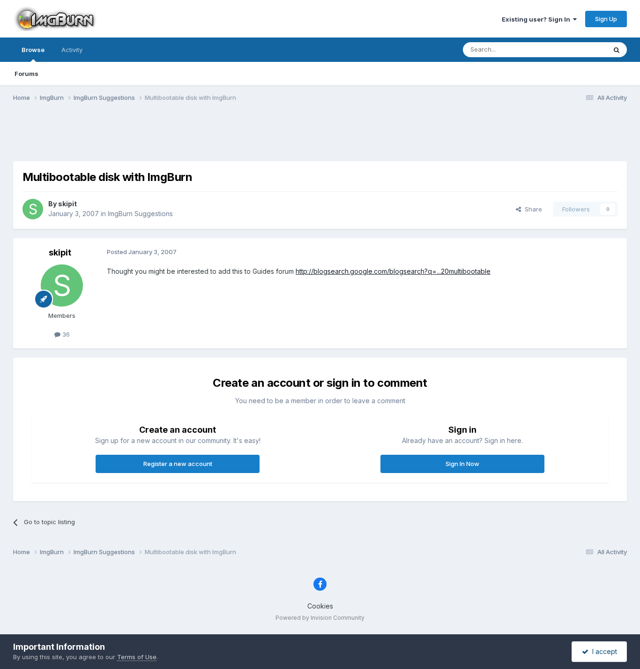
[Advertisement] (320, 137)
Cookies (320, 606)
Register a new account (177, 463)
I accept (602, 651)
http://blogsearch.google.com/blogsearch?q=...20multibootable (393, 271)
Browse (33, 49)
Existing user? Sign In (537, 19)
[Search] (616, 49)
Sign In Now (462, 463)
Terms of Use (136, 657)
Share (531, 209)
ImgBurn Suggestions (140, 214)
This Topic (579, 49)
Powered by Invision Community (320, 617)
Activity (71, 49)
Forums (26, 73)
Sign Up (606, 19)
